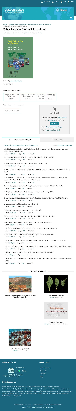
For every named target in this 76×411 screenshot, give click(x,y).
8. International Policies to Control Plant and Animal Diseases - (36, 198)
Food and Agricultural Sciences (50, 391)
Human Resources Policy (9, 389)
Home (5, 24)
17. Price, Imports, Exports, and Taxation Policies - (29, 252)
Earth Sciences (6, 386)
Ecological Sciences (24, 389)
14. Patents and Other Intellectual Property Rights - (29, 234)
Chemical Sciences (65, 391)
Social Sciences (42, 386)
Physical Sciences (53, 386)
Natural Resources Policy (48, 389)
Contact (42, 374)
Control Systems (24, 393)
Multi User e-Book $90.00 (41, 97)
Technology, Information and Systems (28, 391)
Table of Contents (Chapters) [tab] (21, 140)
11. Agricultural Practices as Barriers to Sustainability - (29, 216)
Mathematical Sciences (19, 386)
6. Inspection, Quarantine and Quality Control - (33, 186)
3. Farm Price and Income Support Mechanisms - (26, 163)
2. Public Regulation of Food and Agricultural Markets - (28, 157)
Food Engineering (56, 322)
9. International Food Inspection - (21, 204)
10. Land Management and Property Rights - (23, 210)
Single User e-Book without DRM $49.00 (28, 97)
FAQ (41, 377)
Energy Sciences (17, 396)
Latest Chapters (45, 368)
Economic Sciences (62, 389)
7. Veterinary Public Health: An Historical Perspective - (29, 192)
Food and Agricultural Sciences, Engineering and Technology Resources (30, 24)
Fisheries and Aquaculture (20, 349)
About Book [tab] (58, 140)
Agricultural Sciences (56, 295)
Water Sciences (6, 396)
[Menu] (71, 17)
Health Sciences (32, 386)
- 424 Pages (12, 111)
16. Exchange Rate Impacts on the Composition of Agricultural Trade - (38, 246)
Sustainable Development (10, 393)
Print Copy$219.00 (51, 97)
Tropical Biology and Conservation (49, 393)
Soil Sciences (34, 393)
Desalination (64, 393)
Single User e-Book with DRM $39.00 (11, 97)
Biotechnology (35, 389)
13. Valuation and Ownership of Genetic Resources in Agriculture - (31, 228)
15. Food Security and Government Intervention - (35, 240)
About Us (43, 371)
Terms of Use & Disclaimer (32, 407)
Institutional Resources (9, 391)
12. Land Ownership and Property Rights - (28, 222)
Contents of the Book (52, 130)
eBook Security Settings (53, 127)
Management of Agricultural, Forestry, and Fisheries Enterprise (20, 296)
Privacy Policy (48, 407)
